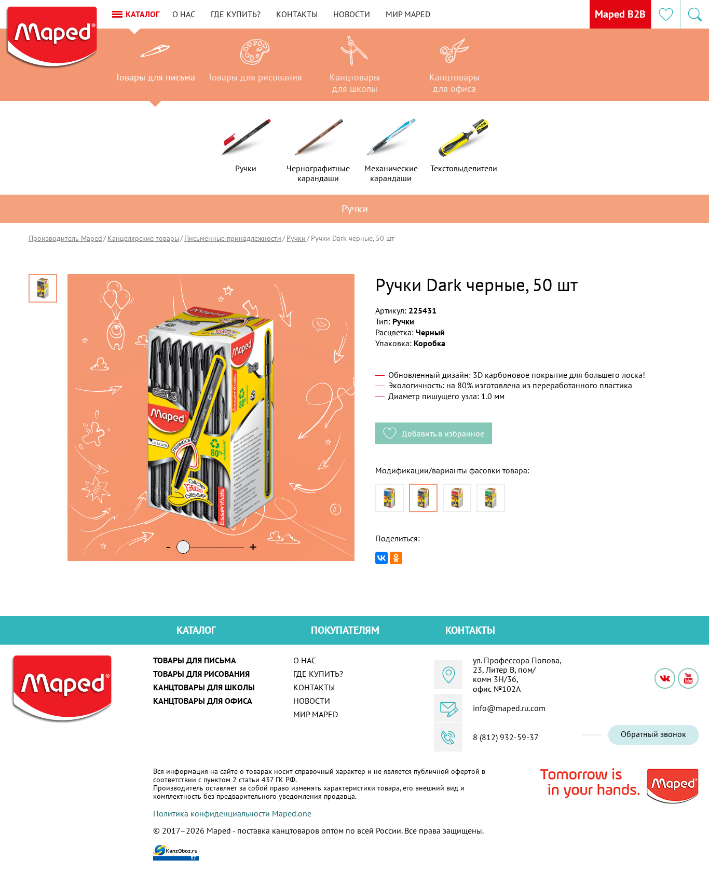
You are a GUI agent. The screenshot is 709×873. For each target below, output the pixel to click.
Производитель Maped (65, 238)
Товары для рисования (201, 674)
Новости (351, 14)
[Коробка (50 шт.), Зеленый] (490, 498)
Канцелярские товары (143, 238)
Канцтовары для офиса (202, 700)
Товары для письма (194, 660)
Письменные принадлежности (232, 238)
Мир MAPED (408, 14)
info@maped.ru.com (509, 708)
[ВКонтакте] (381, 558)
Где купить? (236, 14)
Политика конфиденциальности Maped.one (232, 813)
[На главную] (51, 38)
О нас (183, 14)
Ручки (296, 238)
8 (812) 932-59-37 (506, 737)
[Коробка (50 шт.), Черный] (423, 498)
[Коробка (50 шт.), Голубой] (389, 498)
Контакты (297, 14)
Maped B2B (620, 14)
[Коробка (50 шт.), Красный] (457, 498)
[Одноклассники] (396, 558)
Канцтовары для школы (204, 687)
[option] (155, 67)
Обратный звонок (653, 734)
